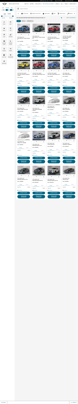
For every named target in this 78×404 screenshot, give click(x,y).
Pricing (21, 44)
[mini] (4, 4)
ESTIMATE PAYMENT (23, 51)
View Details (20, 49)
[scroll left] (18, 13)
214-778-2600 (59, 0)
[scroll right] (74, 13)
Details (27, 44)
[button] (4, 23)
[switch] (3, 9)
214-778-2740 (70, 0)
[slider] (1, 16)
